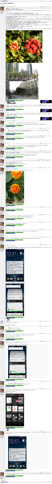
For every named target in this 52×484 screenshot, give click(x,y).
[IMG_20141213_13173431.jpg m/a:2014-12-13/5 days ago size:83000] (9, 103)
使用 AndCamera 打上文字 (9, 392)
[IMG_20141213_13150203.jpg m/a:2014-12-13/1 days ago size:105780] (7, 103)
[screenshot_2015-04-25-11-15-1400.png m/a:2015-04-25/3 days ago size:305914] (7, 430)
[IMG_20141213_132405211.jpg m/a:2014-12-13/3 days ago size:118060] (14, 103)
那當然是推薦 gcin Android (19, 208)
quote (48, 6)
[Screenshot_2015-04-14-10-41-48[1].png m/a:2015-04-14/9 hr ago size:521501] (7, 320)
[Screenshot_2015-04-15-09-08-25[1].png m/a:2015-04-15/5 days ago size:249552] (9, 320)
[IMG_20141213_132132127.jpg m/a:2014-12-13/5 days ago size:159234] (11, 103)
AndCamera (8, 16)
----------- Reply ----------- (3, 5)
